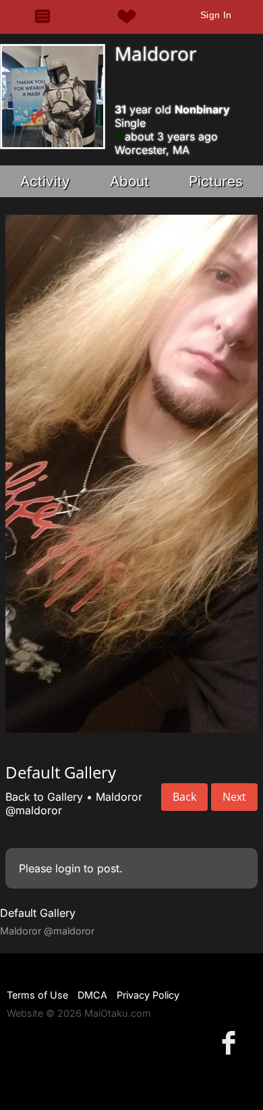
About (129, 181)
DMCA (92, 995)
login (67, 868)
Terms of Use (37, 995)
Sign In (216, 14)
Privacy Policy (148, 995)
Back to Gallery (44, 796)
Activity (45, 181)
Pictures (216, 181)
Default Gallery (38, 913)
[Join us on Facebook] (231, 1042)
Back (184, 796)
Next (234, 796)
